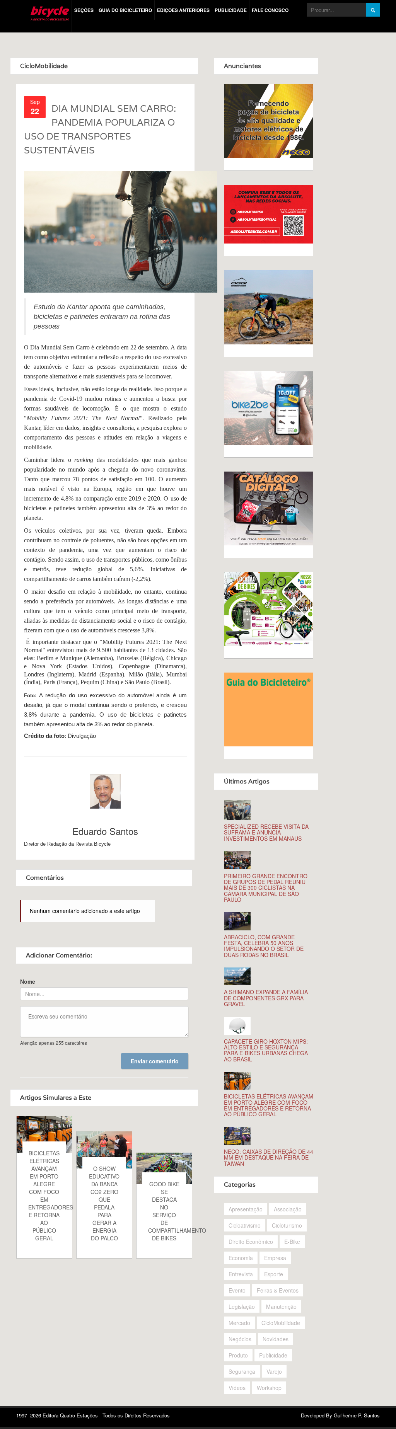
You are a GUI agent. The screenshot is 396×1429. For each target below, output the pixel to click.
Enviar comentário (155, 1061)
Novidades (275, 1339)
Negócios (240, 1339)
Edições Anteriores (183, 10)
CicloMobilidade (280, 1323)
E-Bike (292, 1241)
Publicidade (231, 10)
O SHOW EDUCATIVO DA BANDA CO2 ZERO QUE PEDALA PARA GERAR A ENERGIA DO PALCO (104, 1203)
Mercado (239, 1323)
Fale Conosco (270, 10)
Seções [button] (84, 10)
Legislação (242, 1306)
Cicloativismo (245, 1225)
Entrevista (241, 1274)
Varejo (274, 1371)
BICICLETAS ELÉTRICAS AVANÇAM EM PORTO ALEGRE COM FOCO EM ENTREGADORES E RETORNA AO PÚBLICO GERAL (47, 1195)
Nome (27, 981)
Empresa (275, 1258)
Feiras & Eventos (278, 1290)
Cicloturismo (287, 1225)
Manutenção (281, 1306)
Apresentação (246, 1209)
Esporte (273, 1274)
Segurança (242, 1371)
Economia (241, 1258)
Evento (237, 1290)
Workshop (269, 1388)
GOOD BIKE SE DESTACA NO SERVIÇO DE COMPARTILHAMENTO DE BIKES (167, 1211)
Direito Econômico (251, 1241)
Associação (288, 1209)
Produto (238, 1355)
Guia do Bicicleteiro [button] (125, 10)
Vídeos (237, 1388)
